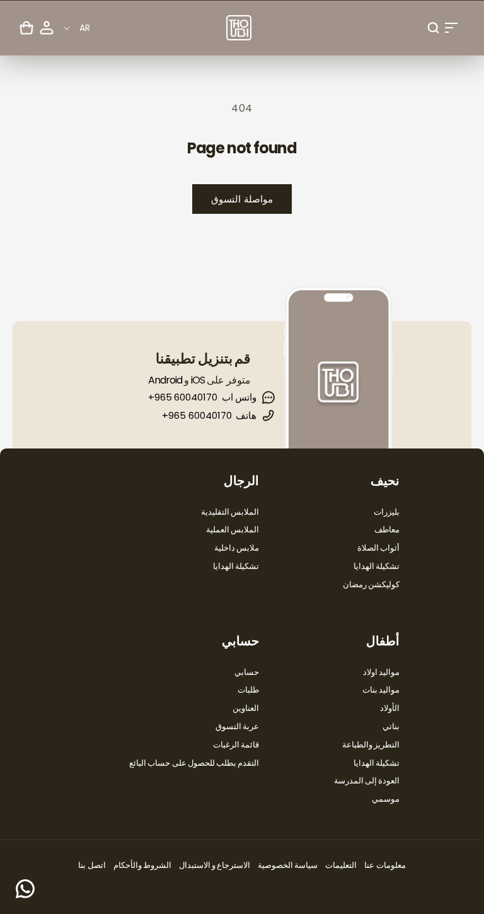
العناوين (246, 708)
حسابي (246, 672)
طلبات (248, 690)
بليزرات (387, 512)
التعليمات (341, 865)
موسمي (386, 799)
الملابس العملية (232, 530)
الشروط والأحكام (142, 865)
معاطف (387, 530)
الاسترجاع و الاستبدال (214, 865)
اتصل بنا (91, 865)
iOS (198, 380)
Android (165, 380)
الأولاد (390, 708)
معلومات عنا (384, 865)
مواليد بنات (381, 690)
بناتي (391, 726)
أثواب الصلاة (378, 548)
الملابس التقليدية (230, 512)
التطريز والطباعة (371, 745)
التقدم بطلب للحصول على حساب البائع (194, 763)
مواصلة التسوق (242, 199)
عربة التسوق (237, 726)
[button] (451, 28)
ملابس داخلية (236, 548)
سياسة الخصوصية (288, 865)
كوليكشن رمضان (371, 584)
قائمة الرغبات (236, 745)
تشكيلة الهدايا (377, 566)
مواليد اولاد (381, 672)
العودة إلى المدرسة (367, 781)
